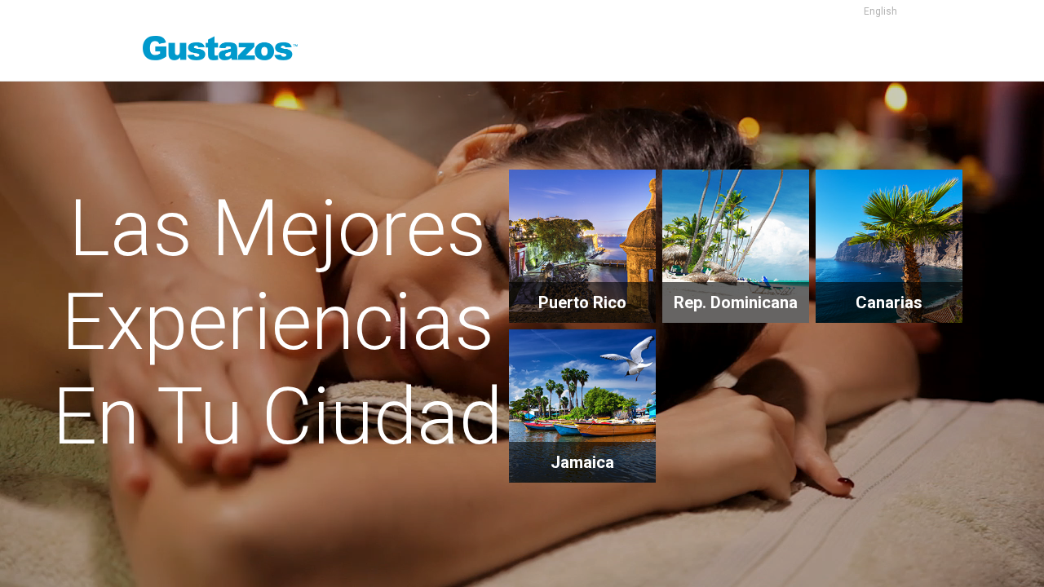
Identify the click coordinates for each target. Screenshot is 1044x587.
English (880, 11)
